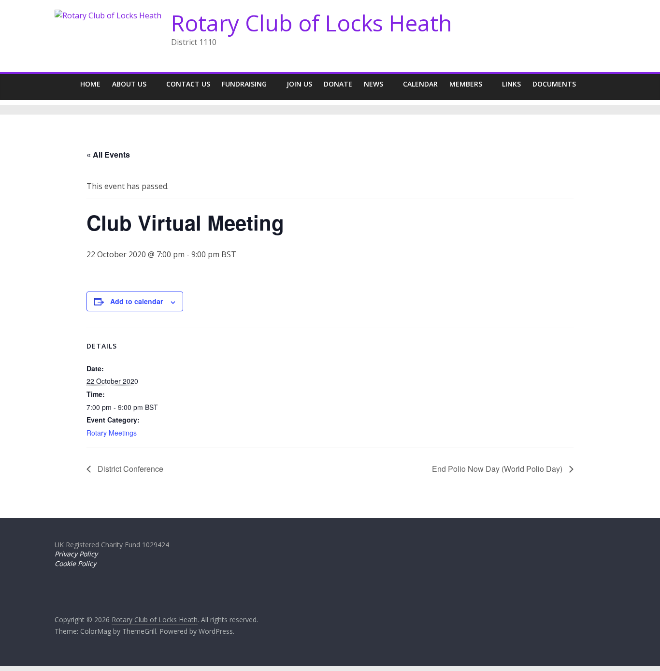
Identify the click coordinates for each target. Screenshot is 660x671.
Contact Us (188, 83)
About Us (129, 83)
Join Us (299, 83)
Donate (338, 83)
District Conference (129, 468)
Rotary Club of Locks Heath (311, 23)
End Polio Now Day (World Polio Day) (498, 468)
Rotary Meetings (111, 433)
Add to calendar (136, 301)
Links (511, 83)
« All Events (108, 154)
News (373, 83)
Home (90, 83)
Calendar (420, 83)
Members (465, 83)
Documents (554, 83)
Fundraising (244, 83)
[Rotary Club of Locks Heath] (64, 84)
